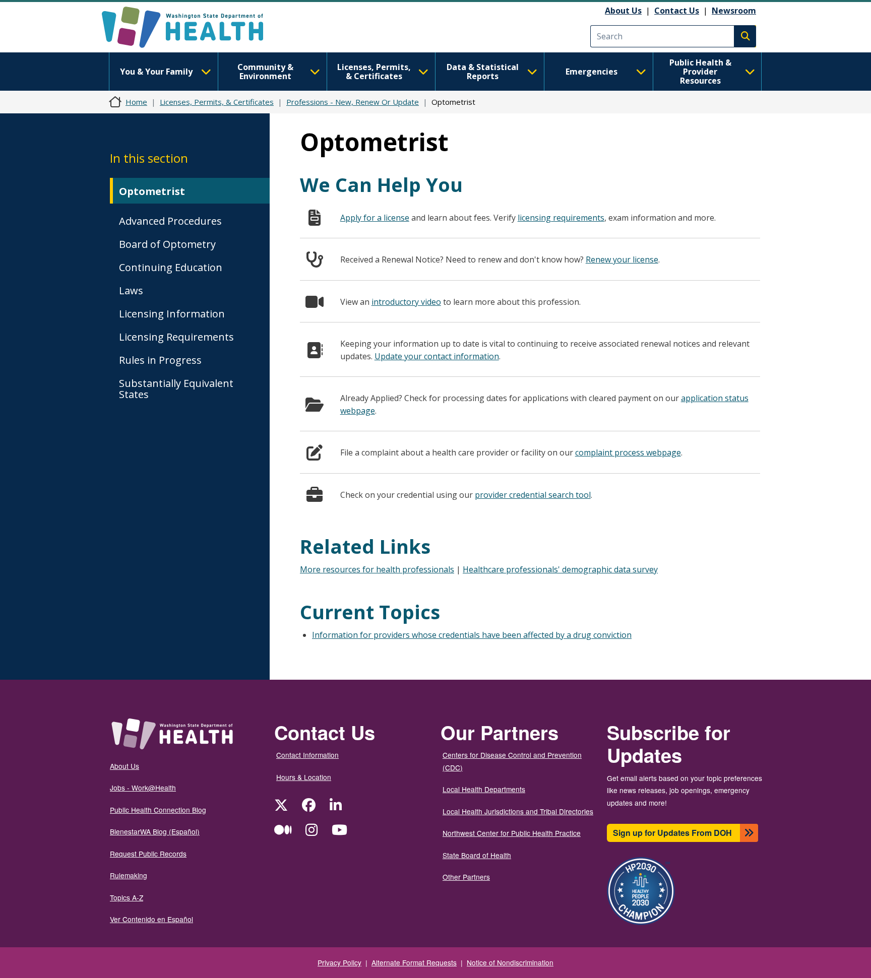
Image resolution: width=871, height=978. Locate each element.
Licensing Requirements (176, 337)
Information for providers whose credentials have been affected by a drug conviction (472, 634)
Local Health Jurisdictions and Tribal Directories (518, 811)
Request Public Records (148, 854)
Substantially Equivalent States (176, 388)
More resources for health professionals (377, 569)
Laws (131, 290)
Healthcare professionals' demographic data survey (560, 569)
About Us (623, 10)
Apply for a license (374, 217)
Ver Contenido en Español (151, 919)
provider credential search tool (533, 494)
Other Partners (466, 877)
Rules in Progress (160, 360)
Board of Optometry (167, 244)
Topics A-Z (126, 897)
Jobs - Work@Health (143, 788)
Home (136, 102)
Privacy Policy (339, 962)
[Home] (191, 27)
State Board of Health (477, 855)
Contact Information (307, 755)
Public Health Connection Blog (158, 810)
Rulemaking (128, 875)
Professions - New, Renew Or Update (352, 102)
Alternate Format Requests (414, 962)
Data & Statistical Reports (483, 71)
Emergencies (591, 71)
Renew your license (622, 259)
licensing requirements (561, 217)
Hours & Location (303, 777)
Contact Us (676, 10)
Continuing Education (170, 267)
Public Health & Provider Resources (700, 71)
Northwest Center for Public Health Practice (512, 833)
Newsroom (734, 10)
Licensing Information (172, 313)
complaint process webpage (628, 452)
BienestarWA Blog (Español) (155, 831)
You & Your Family (156, 71)
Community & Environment (265, 71)
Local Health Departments (484, 789)
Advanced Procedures (170, 221)
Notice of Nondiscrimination (510, 962)
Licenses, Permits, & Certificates (374, 71)
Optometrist (152, 191)
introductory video (406, 301)
